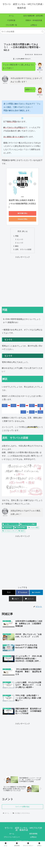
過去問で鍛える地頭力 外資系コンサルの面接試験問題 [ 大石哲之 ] (22, 203)
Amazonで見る (22, 219)
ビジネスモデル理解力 (29, 524)
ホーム (11, 834)
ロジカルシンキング (10, 531)
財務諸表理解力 (21, 527)
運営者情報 (33, 834)
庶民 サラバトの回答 (23, 249)
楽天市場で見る (22, 213)
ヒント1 (20, 239)
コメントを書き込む (22, 806)
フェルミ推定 (34, 527)
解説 (16, 246)
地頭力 (22, 531)
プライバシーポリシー (12, 837)
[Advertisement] (22, 281)
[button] (43, 31)
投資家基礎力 (8, 527)
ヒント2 (20, 243)
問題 (16, 236)
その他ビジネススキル (11, 524)
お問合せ (33, 837)
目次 (19, 231)
